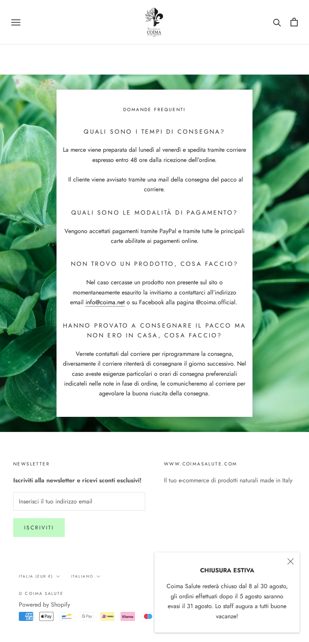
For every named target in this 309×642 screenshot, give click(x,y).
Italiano (82, 576)
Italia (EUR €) (36, 576)
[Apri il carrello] (294, 22)
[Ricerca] (277, 22)
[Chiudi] (290, 561)
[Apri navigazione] (15, 22)
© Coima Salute (41, 593)
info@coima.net (105, 302)
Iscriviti (39, 527)
